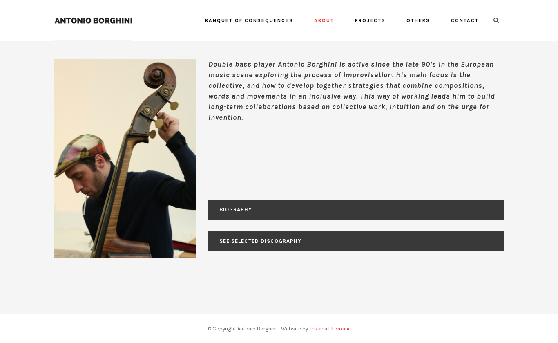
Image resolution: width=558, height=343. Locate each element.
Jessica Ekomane (330, 328)
